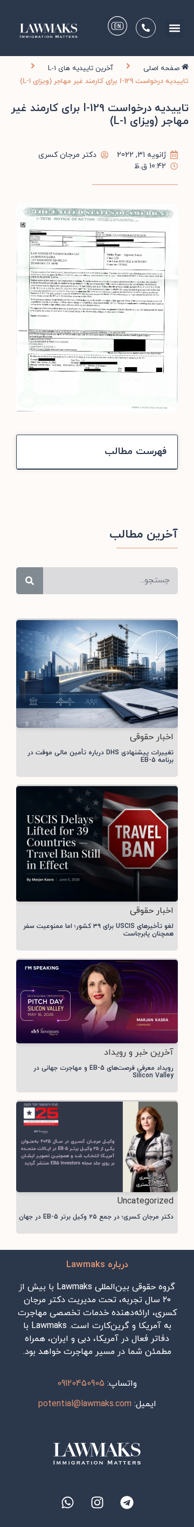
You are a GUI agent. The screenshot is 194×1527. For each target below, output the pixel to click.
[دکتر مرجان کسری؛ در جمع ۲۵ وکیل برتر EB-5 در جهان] (97, 1146)
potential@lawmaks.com (84, 1404)
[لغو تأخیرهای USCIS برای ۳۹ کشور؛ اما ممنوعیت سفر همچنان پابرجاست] (97, 843)
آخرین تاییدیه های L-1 (80, 68)
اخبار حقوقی (152, 737)
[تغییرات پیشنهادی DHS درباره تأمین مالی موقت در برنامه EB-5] (97, 673)
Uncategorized (145, 1201)
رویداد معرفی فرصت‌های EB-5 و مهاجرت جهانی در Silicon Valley (103, 1072)
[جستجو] (29, 580)
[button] (174, 28)
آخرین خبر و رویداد (139, 1052)
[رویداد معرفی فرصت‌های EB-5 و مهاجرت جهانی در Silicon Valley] (97, 1001)
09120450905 (81, 1384)
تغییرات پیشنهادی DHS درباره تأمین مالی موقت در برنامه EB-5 (100, 756)
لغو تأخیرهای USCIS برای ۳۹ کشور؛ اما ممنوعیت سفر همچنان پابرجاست (98, 930)
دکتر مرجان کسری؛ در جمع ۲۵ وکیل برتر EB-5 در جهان (96, 1217)
